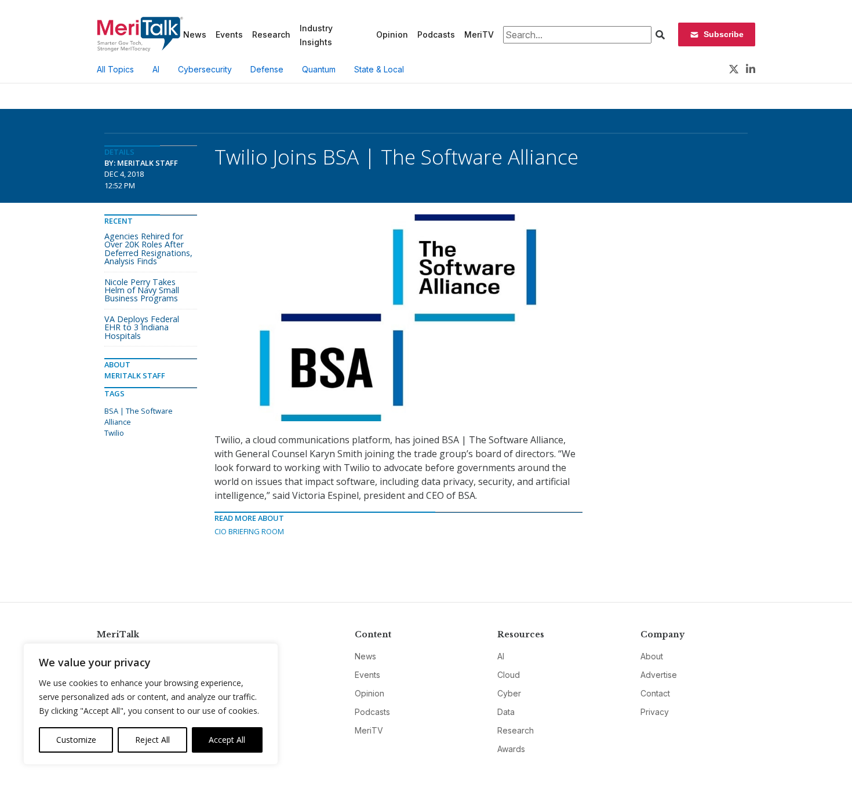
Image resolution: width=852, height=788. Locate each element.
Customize (76, 739)
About (651, 656)
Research (271, 34)
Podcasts (436, 34)
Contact (655, 693)
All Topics (115, 69)
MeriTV (479, 34)
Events (229, 34)
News (194, 34)
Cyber (509, 693)
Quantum (319, 69)
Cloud (508, 675)
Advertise (658, 675)
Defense (266, 69)
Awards (511, 749)
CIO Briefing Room (249, 531)
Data (506, 712)
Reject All (152, 739)
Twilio (114, 433)
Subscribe (724, 34)
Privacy (654, 712)
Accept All (227, 739)
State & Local (379, 69)
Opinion (392, 34)
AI (155, 69)
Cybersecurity (205, 69)
